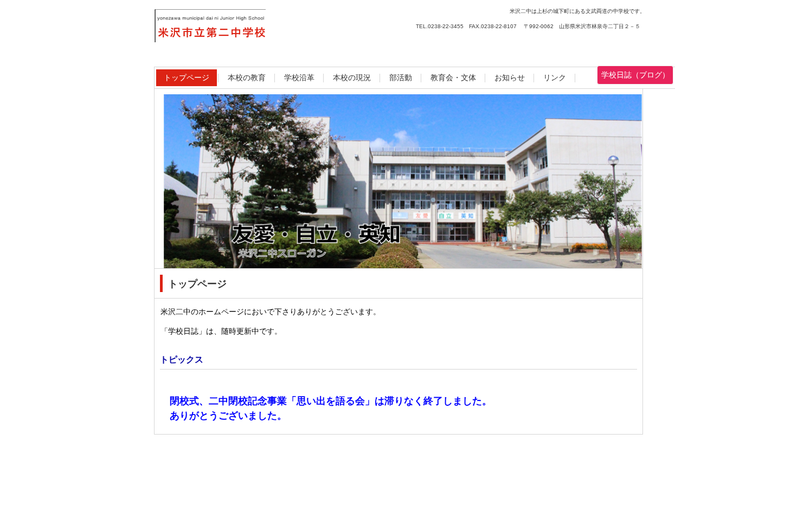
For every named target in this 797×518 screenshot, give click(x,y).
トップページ (186, 77)
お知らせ (509, 77)
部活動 (400, 77)
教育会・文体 (453, 77)
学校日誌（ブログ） (635, 74)
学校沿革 (299, 77)
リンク (554, 77)
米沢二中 (263, 29)
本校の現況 (352, 77)
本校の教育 (247, 77)
